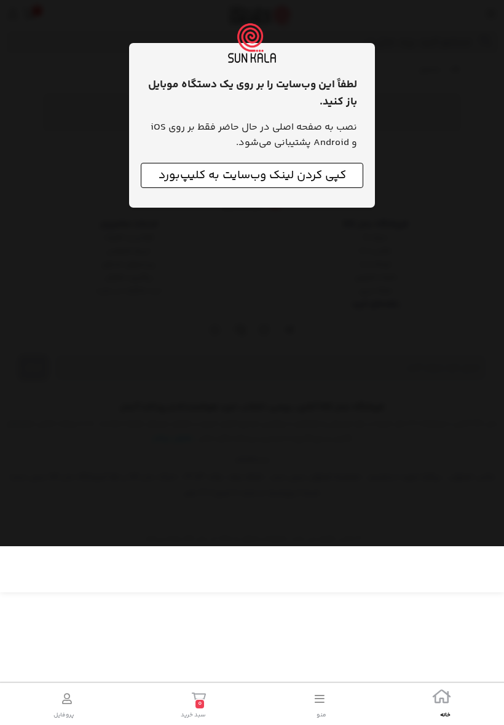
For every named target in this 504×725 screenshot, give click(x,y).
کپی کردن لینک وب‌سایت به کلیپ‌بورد (252, 175)
